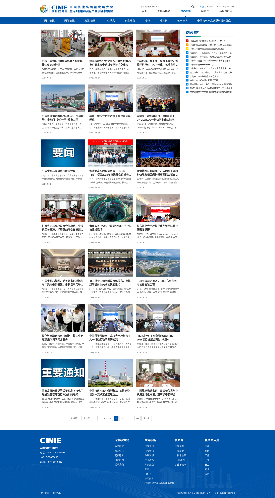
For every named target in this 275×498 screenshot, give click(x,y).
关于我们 (45, 493)
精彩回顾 (119, 460)
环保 (207, 455)
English (210, 7)
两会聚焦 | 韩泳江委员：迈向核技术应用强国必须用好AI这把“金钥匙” (212, 85)
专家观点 (130, 21)
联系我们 (119, 465)
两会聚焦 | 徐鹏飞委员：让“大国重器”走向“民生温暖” (212, 73)
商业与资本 (180, 465)
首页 (144, 11)
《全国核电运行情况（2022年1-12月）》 (208, 41)
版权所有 (57, 493)
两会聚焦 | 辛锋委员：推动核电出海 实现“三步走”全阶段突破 (212, 57)
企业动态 (110, 21)
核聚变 (205, 11)
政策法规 (90, 21)
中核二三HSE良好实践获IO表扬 (204, 80)
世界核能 (186, 11)
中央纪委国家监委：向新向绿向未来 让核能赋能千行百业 (212, 45)
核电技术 (182, 21)
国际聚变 (179, 451)
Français (220, 7)
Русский (230, 7)
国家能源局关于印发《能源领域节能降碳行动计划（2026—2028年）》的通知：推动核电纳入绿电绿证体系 (212, 92)
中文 (202, 7)
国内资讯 (49, 21)
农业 (207, 469)
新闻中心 (119, 451)
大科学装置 (180, 455)
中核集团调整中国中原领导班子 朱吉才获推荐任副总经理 (212, 61)
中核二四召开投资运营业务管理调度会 (207, 49)
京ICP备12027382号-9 (225, 493)
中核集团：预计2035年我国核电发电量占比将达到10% (212, 69)
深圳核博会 (163, 11)
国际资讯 (69, 21)
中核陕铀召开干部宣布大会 (202, 65)
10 (122, 419)
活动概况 (119, 446)
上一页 (87, 419)
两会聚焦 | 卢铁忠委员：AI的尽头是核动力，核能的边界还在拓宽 (212, 53)
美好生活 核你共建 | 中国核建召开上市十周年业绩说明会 (212, 88)
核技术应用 (225, 11)
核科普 (163, 21)
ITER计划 (180, 460)
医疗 (207, 446)
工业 (207, 460)
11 (127, 419)
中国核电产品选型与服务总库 (214, 21)
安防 (207, 474)
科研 (207, 451)
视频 (147, 21)
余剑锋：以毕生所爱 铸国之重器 (204, 77)
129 (137, 419)
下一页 (147, 419)
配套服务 (119, 455)
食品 (207, 465)
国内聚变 (179, 446)
